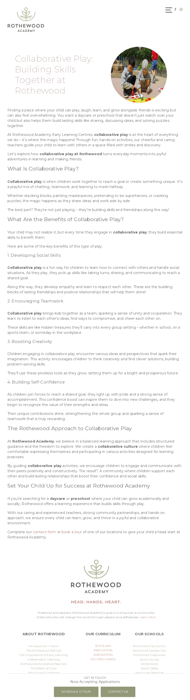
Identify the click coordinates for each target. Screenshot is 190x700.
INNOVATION (103, 650)
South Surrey (149, 659)
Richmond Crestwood (149, 655)
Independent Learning (43, 659)
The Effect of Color (43, 668)
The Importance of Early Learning (43, 655)
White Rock (149, 664)
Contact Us (118, 691)
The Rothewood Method (43, 650)
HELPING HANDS (103, 659)
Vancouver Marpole (149, 673)
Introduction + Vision (43, 646)
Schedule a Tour (76, 691)
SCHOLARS (103, 646)
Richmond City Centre (149, 646)
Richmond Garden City (149, 650)
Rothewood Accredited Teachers (44, 664)
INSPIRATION (103, 655)
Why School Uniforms (44, 673)
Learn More (148, 617)
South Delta (149, 668)
